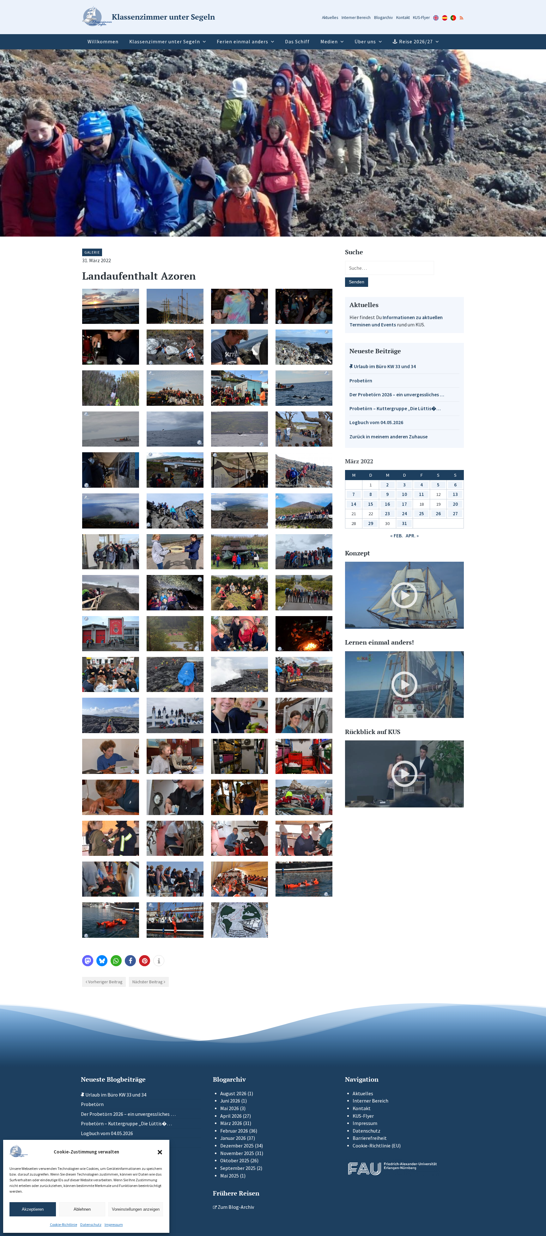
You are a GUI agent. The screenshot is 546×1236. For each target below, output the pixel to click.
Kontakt (403, 17)
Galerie (92, 252)
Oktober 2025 (234, 1161)
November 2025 (237, 1153)
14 (353, 504)
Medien (329, 42)
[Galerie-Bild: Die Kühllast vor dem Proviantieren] (239, 756)
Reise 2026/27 (416, 42)
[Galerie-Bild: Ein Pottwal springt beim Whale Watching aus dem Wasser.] (175, 429)
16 (387, 504)
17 (404, 504)
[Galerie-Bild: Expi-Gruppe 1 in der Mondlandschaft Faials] (304, 551)
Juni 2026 (230, 1101)
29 (370, 523)
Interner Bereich (356, 17)
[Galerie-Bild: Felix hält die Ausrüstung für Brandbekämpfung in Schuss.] (175, 797)
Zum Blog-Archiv (235, 1207)
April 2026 (231, 1116)
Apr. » (412, 536)
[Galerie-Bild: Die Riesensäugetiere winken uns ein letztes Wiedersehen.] (239, 429)
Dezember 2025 (237, 1146)
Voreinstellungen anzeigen (136, 1209)
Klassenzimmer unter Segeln (164, 42)
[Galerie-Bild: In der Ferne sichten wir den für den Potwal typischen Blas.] (110, 429)
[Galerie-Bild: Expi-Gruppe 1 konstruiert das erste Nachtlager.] (239, 551)
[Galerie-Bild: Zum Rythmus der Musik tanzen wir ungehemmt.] (304, 306)
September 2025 (238, 1168)
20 (455, 504)
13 (455, 494)
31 (404, 523)
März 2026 (231, 1123)
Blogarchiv (383, 17)
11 (421, 494)
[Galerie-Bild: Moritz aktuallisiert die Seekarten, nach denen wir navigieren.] (110, 797)
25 (421, 513)
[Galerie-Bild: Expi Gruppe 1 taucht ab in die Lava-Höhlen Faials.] (175, 592)
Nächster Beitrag (147, 982)
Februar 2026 (234, 1131)
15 (370, 504)
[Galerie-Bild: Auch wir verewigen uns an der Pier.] (239, 919)
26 (438, 513)
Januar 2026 (233, 1138)
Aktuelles (330, 17)
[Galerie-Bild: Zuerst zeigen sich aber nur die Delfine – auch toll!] (304, 387)
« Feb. (396, 536)
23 (387, 513)
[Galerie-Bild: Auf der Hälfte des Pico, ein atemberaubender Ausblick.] (110, 510)
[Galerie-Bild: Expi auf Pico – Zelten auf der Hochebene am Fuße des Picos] (175, 633)
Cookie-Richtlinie (63, 1224)
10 (404, 494)
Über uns (365, 42)
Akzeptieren (33, 1209)
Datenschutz (90, 1224)
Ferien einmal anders (242, 42)
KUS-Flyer (421, 17)
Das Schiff (297, 42)
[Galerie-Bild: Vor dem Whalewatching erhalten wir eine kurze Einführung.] (239, 387)
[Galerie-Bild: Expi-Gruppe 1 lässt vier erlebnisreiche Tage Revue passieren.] (239, 592)
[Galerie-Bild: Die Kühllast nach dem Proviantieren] (304, 756)
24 (404, 513)
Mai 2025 (229, 1176)
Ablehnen (82, 1209)
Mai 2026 (229, 1108)
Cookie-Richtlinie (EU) (377, 1146)
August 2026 (233, 1094)
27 (455, 513)
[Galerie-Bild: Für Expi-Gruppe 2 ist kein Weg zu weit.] (304, 592)
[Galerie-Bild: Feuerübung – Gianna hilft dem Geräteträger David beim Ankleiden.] (110, 838)
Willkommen (103, 42)
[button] (160, 1152)
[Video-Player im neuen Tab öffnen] (404, 595)
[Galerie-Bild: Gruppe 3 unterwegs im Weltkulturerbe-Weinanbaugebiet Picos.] (110, 715)
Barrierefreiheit (370, 1138)
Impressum (114, 1224)
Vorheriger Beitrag (105, 982)
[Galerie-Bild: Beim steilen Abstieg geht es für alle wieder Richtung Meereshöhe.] (175, 510)
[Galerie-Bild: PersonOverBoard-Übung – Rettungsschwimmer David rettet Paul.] (110, 919)
